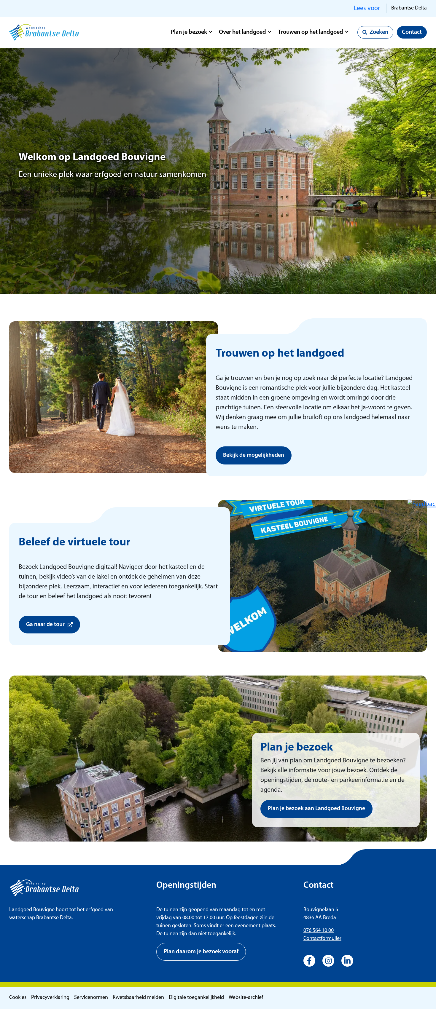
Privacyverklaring (50, 997)
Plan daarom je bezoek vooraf (201, 952)
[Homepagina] (44, 32)
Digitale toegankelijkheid (196, 997)
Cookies (17, 997)
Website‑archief (246, 997)
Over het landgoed (242, 32)
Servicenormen (91, 997)
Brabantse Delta (409, 8)
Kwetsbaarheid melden (138, 997)
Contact (412, 32)
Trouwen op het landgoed (310, 32)
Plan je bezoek (189, 32)
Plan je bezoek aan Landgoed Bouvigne (316, 809)
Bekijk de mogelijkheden (253, 455)
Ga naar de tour (45, 625)
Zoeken (379, 32)
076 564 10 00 (318, 930)
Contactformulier (322, 938)
